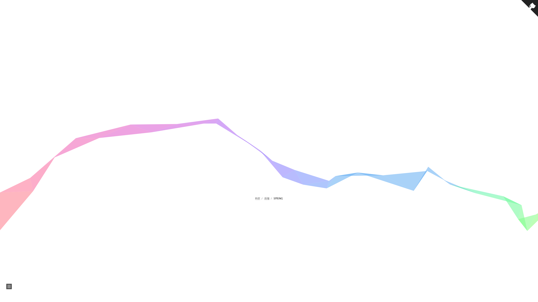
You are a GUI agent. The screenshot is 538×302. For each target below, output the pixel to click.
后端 (266, 198)
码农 (257, 198)
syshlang (282, 231)
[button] (9, 286)
